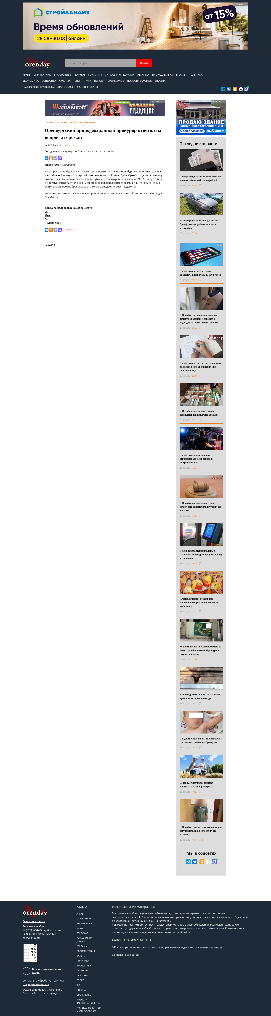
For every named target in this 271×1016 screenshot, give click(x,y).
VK (46, 211)
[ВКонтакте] (46, 158)
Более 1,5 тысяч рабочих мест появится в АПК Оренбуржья (196, 784)
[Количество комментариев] (203, 185)
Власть (181, 74)
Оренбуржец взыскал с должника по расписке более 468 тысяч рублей (200, 178)
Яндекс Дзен (53, 223)
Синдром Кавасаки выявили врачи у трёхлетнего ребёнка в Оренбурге (201, 740)
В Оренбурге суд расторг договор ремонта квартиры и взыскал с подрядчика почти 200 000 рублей (199, 318)
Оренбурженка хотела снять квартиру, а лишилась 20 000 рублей (200, 272)
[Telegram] (55, 158)
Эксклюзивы (63, 74)
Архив (27, 74)
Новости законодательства (146, 80)
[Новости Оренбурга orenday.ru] (37, 62)
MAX (47, 215)
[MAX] (60, 158)
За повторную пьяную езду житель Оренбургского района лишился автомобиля (199, 224)
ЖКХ (88, 80)
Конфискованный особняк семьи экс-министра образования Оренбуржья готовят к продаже (201, 650)
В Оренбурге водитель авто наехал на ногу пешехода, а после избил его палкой (201, 830)
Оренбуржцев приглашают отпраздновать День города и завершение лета (196, 458)
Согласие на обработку (37, 980)
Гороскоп (95, 74)
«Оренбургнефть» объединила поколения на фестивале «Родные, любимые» (199, 602)
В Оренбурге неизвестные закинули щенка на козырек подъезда (200, 696)
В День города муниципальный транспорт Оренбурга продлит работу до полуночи (201, 554)
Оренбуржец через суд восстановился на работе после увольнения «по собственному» (201, 366)
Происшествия (162, 74)
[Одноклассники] (51, 158)
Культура (65, 80)
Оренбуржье (115, 80)
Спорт (78, 80)
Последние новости (198, 143)
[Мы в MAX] (246, 89)
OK (46, 219)
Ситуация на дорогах (119, 74)
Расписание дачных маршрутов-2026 (48, 87)
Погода (99, 80)
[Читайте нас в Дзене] (241, 89)
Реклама (143, 74)
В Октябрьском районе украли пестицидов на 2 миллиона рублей (199, 412)
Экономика (31, 80)
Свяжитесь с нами (34, 921)
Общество (49, 80)
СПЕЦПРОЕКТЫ (88, 87)
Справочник (42, 74)
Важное (80, 74)
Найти (144, 63)
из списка (216, 947)
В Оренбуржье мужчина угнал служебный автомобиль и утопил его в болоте (200, 506)
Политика (195, 74)
